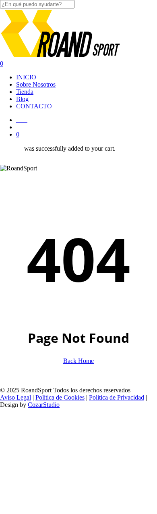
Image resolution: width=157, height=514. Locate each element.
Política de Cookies (60, 397)
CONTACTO (82, 472)
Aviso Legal (15, 397)
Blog (68, 460)
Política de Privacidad (116, 397)
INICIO (73, 424)
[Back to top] (2, 510)
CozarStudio (44, 404)
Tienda (74, 448)
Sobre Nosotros (91, 436)
